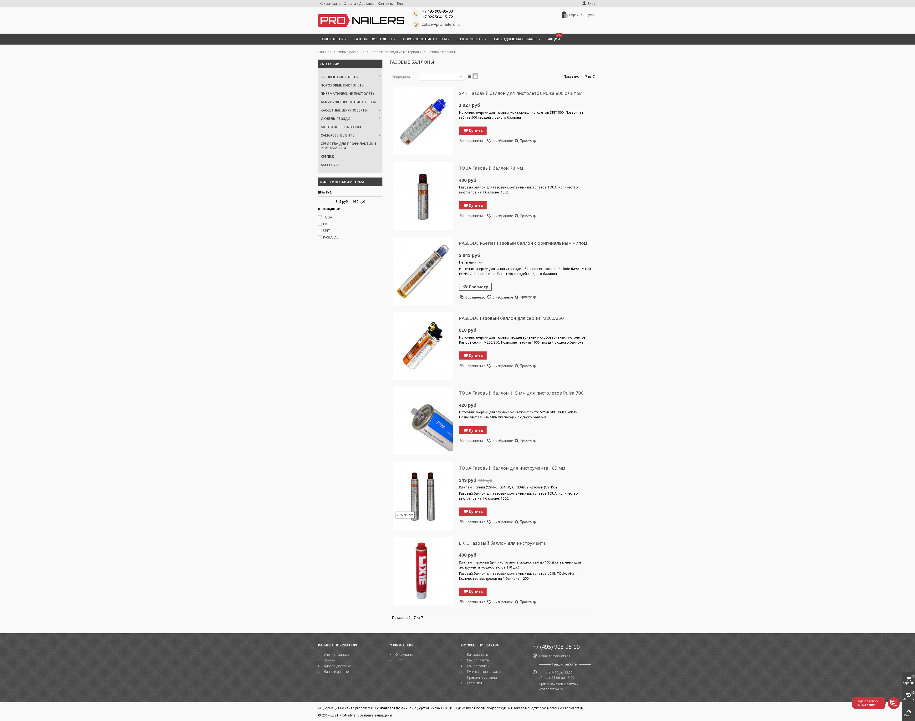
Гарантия (474, 683)
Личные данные (336, 671)
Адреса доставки (337, 666)
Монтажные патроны (341, 127)
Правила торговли (481, 677)
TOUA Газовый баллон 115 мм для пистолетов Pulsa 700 (521, 393)
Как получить (477, 666)
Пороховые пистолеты (425, 39)
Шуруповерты (470, 39)
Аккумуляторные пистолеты (348, 102)
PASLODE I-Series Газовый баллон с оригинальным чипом (523, 243)
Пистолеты (333, 39)
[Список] (475, 76)
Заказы (329, 660)
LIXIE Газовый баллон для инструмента (502, 543)
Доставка (367, 3)
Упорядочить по (405, 76)
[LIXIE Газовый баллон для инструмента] (423, 571)
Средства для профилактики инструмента (348, 145)
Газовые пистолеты (373, 39)
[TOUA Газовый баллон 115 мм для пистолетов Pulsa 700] (423, 421)
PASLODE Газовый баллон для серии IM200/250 (511, 318)
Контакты (386, 3)
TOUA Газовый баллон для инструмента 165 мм (512, 468)
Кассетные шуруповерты (344, 110)
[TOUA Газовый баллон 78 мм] (423, 196)
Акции (554, 37)
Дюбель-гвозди (335, 118)
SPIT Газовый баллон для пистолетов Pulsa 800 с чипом (520, 93)
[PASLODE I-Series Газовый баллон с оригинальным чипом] (423, 271)
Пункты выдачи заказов (485, 671)
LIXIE (326, 224)
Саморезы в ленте (337, 135)
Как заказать (330, 3)
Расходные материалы (515, 39)
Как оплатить (477, 660)
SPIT (326, 230)
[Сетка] (470, 76)
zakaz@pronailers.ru (441, 24)
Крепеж (327, 156)
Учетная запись (336, 654)
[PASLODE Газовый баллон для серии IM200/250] (423, 346)
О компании (404, 654)
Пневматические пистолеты (348, 93)
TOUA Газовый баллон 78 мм (491, 168)
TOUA (327, 217)
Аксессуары (331, 164)
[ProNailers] (361, 20)
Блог (400, 3)
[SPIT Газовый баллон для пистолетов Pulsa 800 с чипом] (423, 121)
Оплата (350, 3)
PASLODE (330, 237)
